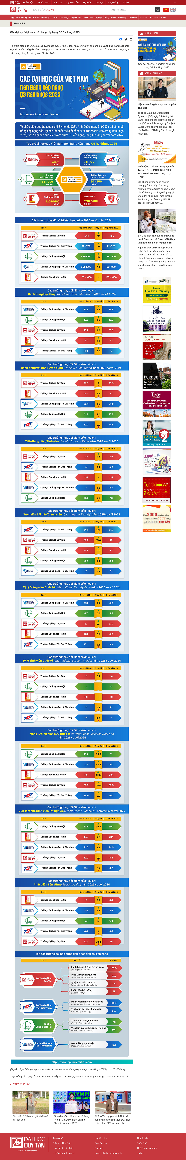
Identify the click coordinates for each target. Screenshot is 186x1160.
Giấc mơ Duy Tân (23, 18)
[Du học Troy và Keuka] (157, 404)
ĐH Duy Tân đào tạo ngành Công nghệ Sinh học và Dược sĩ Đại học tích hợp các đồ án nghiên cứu (157, 239)
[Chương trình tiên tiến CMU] (157, 347)
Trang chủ (58, 1138)
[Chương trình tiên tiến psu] (157, 319)
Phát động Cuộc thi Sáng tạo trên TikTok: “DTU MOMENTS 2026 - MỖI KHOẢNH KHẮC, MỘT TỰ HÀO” (156, 171)
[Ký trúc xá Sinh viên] (157, 461)
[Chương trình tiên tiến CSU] (157, 290)
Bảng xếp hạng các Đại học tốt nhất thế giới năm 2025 (44, 1076)
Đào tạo (58, 2)
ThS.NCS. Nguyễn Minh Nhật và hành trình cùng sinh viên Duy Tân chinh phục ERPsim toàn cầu (71, 1119)
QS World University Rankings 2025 (92, 1076)
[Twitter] (126, 40)
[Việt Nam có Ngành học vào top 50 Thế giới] (157, 89)
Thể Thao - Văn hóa (158, 18)
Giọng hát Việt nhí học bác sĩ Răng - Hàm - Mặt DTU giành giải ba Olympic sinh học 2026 (30, 1119)
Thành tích (133, 18)
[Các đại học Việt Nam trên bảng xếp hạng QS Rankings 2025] (157, 49)
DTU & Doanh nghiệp (60, 18)
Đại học (99, 18)
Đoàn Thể (143, 18)
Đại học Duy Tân (120, 1076)
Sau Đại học (88, 18)
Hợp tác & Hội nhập (41, 18)
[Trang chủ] (12, 17)
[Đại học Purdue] (157, 376)
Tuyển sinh (43, 2)
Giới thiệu (28, 2)
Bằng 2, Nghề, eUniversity (115, 18)
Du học (140, 1153)
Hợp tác (87, 2)
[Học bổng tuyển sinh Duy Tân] (157, 518)
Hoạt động (113, 2)
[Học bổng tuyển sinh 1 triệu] (157, 490)
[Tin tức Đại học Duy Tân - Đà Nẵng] (32, 9)
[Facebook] (120, 40)
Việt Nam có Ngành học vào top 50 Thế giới (157, 106)
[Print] (131, 40)
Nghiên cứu (76, 18)
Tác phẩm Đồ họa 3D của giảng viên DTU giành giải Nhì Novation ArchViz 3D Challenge (112, 1119)
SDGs (126, 2)
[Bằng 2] (157, 433)
